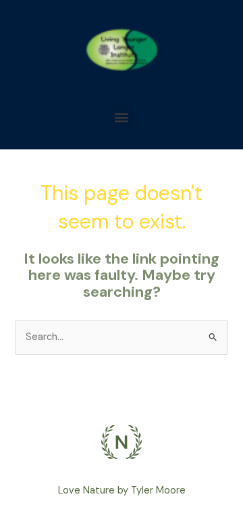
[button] (122, 116)
